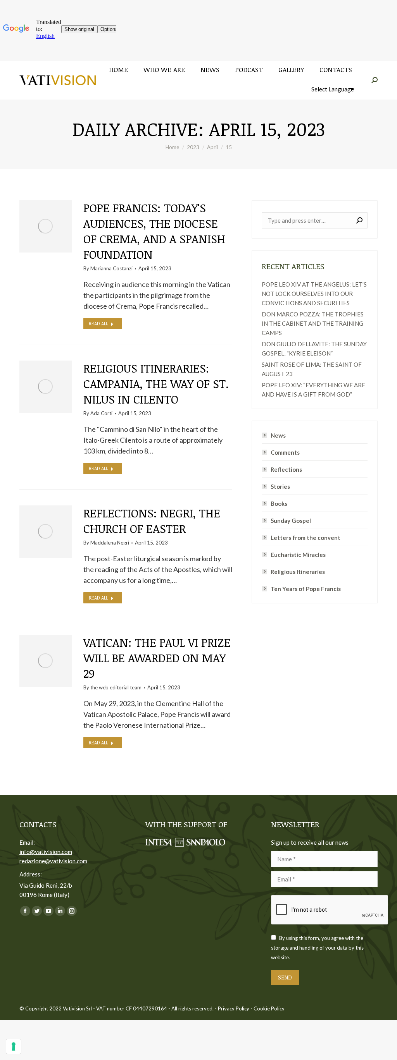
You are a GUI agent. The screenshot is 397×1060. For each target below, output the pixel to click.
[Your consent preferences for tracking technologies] (13, 1046)
